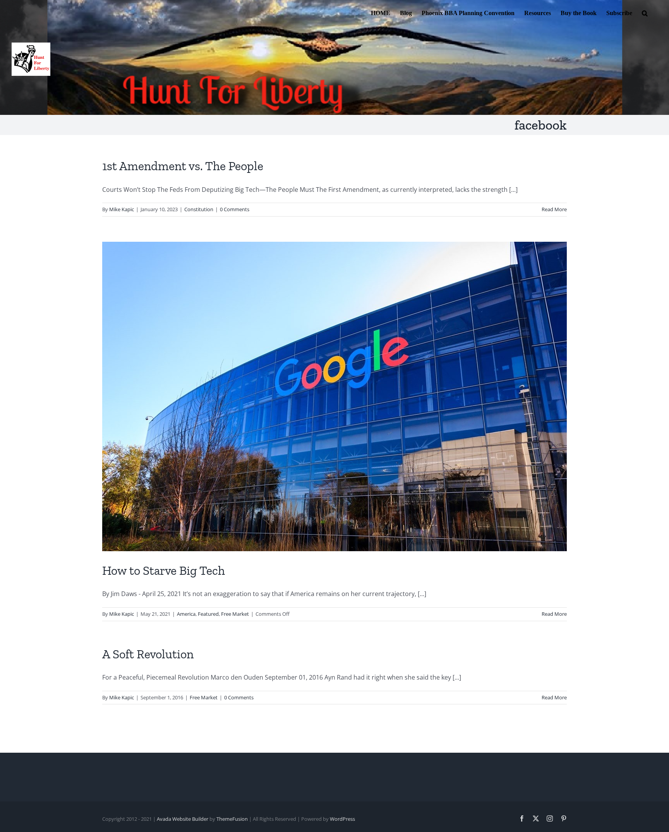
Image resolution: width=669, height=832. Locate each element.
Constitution (198, 209)
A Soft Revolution (148, 654)
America (186, 613)
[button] (645, 12)
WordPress (342, 818)
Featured (208, 613)
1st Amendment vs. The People (182, 166)
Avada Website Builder (182, 818)
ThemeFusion (232, 818)
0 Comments (234, 209)
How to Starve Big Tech (163, 570)
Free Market (235, 613)
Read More (554, 209)
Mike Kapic (121, 209)
